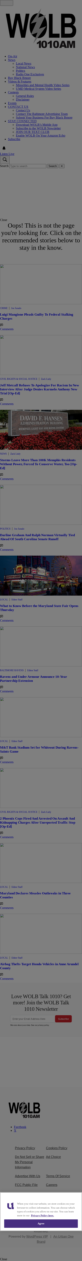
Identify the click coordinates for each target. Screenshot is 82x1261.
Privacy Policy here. (42, 1215)
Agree (41, 1223)
